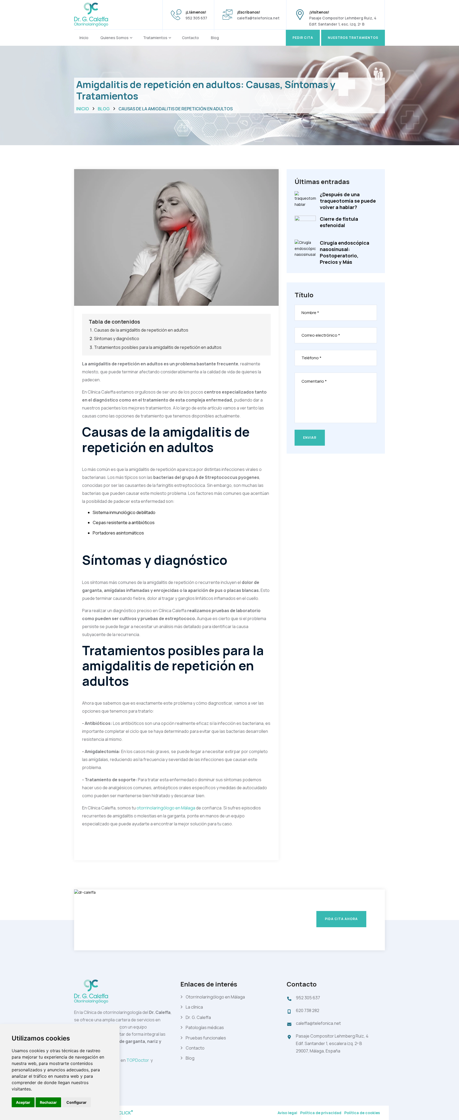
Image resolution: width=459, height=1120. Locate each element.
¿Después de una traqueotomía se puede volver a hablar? (348, 200)
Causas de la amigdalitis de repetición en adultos (141, 330)
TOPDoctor (138, 1060)
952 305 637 (196, 17)
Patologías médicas (205, 1027)
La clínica (194, 1007)
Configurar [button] (76, 1102)
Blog (215, 37)
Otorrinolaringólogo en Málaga (215, 997)
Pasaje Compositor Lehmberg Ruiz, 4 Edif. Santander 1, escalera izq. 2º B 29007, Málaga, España (332, 1043)
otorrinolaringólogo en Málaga (166, 808)
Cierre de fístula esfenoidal (339, 222)
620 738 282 (307, 1010)
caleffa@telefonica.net (258, 17)
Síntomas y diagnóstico (116, 338)
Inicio (83, 37)
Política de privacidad (320, 1112)
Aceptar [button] (23, 1102)
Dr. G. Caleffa (198, 1017)
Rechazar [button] (48, 1102)
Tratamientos (155, 37)
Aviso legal (287, 1112)
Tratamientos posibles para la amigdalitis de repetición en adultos (158, 347)
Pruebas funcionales (206, 1038)
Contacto (190, 37)
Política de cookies (362, 1112)
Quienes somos (114, 37)
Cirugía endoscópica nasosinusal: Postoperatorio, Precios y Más (344, 252)
